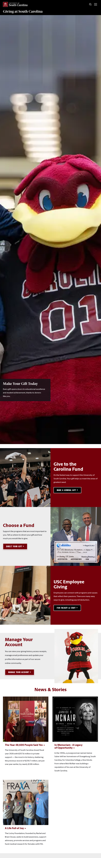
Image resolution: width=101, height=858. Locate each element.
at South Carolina (23, 11)
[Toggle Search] (90, 4)
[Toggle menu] (95, 4)
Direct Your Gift (14, 546)
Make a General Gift (66, 490)
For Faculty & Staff (66, 608)
